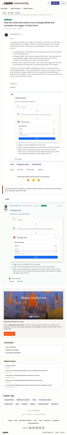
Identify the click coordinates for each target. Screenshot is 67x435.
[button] (55, 3)
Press (35, 420)
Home (4, 13)
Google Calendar (43, 404)
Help (15, 420)
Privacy (62, 432)
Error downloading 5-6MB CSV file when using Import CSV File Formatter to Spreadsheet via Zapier (28, 385)
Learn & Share (15, 8)
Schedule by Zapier (23, 164)
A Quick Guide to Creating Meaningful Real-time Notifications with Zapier (22, 375)
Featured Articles (10, 377)
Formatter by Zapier (45, 400)
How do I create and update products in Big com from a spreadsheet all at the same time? (26, 370)
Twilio (12, 164)
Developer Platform (25, 420)
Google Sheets (36, 164)
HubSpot (24, 404)
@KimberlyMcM (21, 98)
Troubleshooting (9, 387)
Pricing (10, 420)
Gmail (34, 400)
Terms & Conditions (27, 414)
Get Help (4, 8)
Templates (55, 420)
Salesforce (54, 404)
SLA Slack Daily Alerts (10, 365)
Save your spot (9, 333)
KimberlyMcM (14, 34)
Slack (17, 404)
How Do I (18, 13)
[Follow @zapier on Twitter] (40, 428)
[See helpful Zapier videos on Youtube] (43, 428)
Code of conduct (10, 347)
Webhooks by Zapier (23, 400)
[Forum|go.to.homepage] (16, 3)
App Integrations (33, 423)
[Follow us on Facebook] (30, 428)
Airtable (32, 404)
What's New (27, 8)
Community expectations (13, 352)
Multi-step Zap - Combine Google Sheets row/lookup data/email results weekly (23, 380)
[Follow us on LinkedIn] (33, 428)
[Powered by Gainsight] (33, 411)
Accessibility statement (39, 414)
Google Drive (8, 404)
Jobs (40, 420)
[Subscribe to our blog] (36, 428)
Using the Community (11, 350)
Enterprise (47, 420)
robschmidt (12, 205)
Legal (57, 432)
